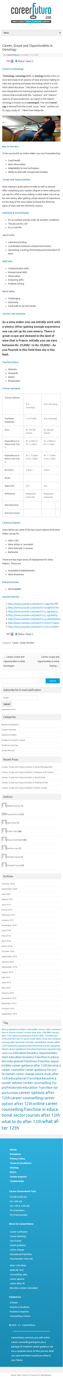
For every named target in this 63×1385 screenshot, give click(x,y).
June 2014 (6, 982)
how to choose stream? (13, 1032)
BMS (51, 1035)
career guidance (17, 1049)
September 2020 (9, 889)
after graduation (9, 1029)
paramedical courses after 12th (34, 1035)
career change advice (30, 1074)
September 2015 (9, 956)
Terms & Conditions (20, 1163)
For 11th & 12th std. (20, 1206)
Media (13, 1149)
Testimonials (17, 1181)
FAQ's (13, 1172)
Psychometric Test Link (21, 1258)
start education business (18, 1057)
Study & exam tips (10, 745)
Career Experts (18, 1176)
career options (17, 1279)
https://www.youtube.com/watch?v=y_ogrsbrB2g (33, 611)
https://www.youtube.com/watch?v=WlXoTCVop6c (33, 623)
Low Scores (15, 1240)
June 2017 (6, 904)
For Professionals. (19, 1215)
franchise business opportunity (43, 1049)
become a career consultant (30, 1042)
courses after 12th (43, 1115)
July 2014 (6, 977)
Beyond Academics (10, 724)
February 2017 (8, 915)
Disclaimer (15, 1154)
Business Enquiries (19, 1311)
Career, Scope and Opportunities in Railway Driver (25, 782)
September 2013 (9, 1014)
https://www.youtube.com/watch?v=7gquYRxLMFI (33, 604)
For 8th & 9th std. (18, 1197)
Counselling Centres (20, 1316)
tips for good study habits (29, 1039)
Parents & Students (19, 1307)
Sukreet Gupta (13, 857)
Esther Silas (12, 831)
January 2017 (8, 920)
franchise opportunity (19, 1045)
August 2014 (7, 972)
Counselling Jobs (18, 1274)
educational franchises (22, 1061)
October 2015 (8, 951)
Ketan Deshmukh (14, 840)
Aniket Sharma (13, 806)
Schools (14, 1302)
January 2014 (8, 993)
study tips (47, 1039)
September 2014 (9, 967)
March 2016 (7, 946)
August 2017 (7, 899)
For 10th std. (16, 1201)
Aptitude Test (17, 1270)
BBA (36, 1029)
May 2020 (6, 894)
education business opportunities (35, 1053)
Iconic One (16, 1375)
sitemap (14, 1167)
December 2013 (9, 998)
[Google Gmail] (8, 62)
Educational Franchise (21, 1254)
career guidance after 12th (29, 1065)
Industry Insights (9, 735)
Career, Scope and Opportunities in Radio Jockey (24, 788)
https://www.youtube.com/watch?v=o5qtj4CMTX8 (33, 607)
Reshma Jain (12, 848)
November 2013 (9, 1003)
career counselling (26, 1098)
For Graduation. (17, 1210)
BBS (13, 1042)
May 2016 (6, 936)
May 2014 (6, 988)
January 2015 (8, 962)
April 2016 (6, 941)
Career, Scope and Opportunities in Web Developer (14, 661)
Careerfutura (12, 55)
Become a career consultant (24, 1288)
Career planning (18, 1236)
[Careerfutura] (31, 23)
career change (17, 1249)
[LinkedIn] (12, 62)
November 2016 (9, 925)
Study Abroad (8, 750)
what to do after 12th (22, 1121)
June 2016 (6, 930)
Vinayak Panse (13, 865)
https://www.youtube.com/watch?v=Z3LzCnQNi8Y (33, 627)
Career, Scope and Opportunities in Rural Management (27, 767)
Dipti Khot (11, 823)
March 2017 (7, 910)
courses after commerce (49, 1029)
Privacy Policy (17, 1158)
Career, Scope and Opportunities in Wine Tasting (48, 661)
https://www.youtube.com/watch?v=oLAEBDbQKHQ (34, 619)
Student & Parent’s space (13, 740)
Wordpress (46, 1375)
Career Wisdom (27, 643)
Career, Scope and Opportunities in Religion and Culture (27, 772)
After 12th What (18, 1265)
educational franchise (24, 1078)
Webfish (13, 709)
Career (15, 643)
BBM (49, 1032)
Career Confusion (18, 1231)
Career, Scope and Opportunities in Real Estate (23, 777)
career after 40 (17, 1283)
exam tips (7, 1053)
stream (27, 1032)
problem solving (25, 1029)
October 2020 (8, 884)
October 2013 (8, 1008)
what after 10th (39, 1032)
